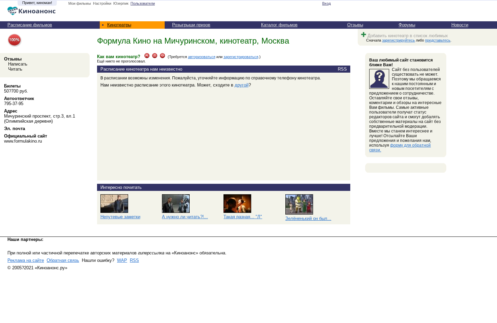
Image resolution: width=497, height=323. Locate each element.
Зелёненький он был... (308, 218)
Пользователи (143, 3)
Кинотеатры (119, 24)
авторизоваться (201, 57)
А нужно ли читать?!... (185, 216)
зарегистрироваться (240, 57)
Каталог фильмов (279, 24)
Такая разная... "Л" (242, 216)
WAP (122, 260)
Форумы (407, 24)
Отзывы (355, 24)
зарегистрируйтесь (398, 40)
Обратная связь (63, 260)
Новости (459, 24)
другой (242, 85)
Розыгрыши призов (191, 24)
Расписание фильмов (29, 24)
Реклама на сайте (25, 260)
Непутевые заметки (120, 216)
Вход (326, 3)
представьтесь (437, 40)
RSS (134, 260)
